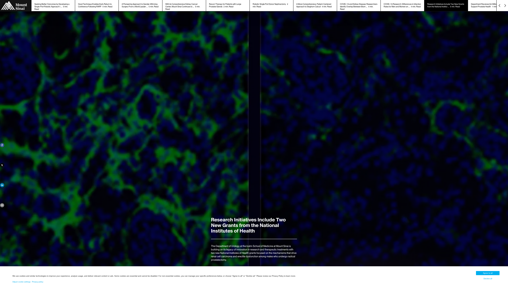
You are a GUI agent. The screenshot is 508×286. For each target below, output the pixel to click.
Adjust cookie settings (21, 282)
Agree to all (488, 273)
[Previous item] (499, 5)
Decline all (488, 279)
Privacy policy (37, 282)
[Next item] (505, 5)
